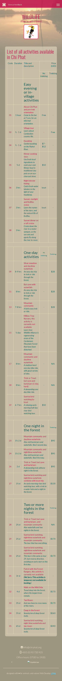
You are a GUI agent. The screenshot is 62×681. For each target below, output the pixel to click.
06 (10, 187)
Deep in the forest (32, 610)
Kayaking (28, 141)
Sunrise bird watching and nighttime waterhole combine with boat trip (35, 478)
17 (10, 364)
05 (10, 165)
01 (10, 115)
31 (10, 576)
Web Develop (45, 673)
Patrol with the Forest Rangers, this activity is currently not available (34, 572)
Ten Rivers (28, 600)
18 (10, 385)
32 (10, 591)
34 (10, 613)
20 (10, 440)
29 (10, 539)
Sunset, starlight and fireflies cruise (31, 202)
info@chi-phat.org (32, 647)
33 (10, 603)
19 (10, 405)
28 (10, 524)
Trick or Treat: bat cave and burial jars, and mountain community (34, 522)
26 (10, 466)
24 (10, 453)
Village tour (29, 128)
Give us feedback (15, 5)
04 (10, 145)
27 (10, 483)
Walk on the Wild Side (33, 587)
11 (10, 291)
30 (10, 556)
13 (10, 307)
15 (10, 332)
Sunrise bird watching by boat (29, 399)
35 (10, 626)
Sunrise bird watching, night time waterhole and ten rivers (35, 623)
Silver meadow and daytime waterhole (30, 266)
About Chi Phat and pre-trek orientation (30, 110)
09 (10, 271)
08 (10, 230)
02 (10, 132)
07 (10, 207)
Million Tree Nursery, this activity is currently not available (29, 321)
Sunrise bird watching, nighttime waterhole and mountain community (34, 538)
